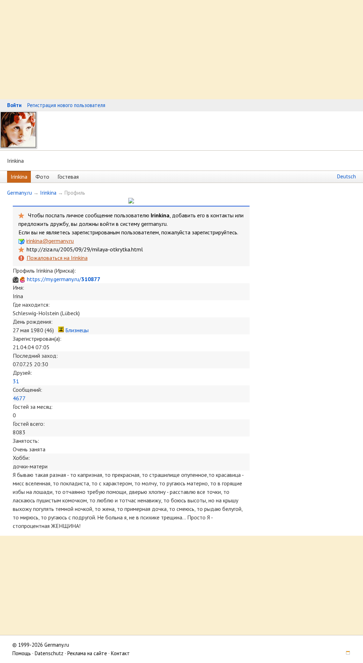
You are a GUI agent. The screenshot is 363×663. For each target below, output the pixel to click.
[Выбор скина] (345, 653)
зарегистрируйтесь (214, 232)
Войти (14, 105)
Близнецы (77, 330)
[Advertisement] (181, 49)
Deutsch (346, 176)
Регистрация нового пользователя (66, 105)
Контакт (120, 653)
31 (16, 381)
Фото (42, 176)
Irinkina (19, 176)
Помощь (21, 653)
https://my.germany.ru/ (63, 279)
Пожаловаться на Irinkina (57, 257)
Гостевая (68, 176)
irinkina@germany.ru (50, 240)
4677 (19, 398)
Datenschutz (49, 653)
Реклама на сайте (87, 653)
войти (107, 223)
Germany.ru (19, 192)
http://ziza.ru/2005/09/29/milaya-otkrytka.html (85, 249)
